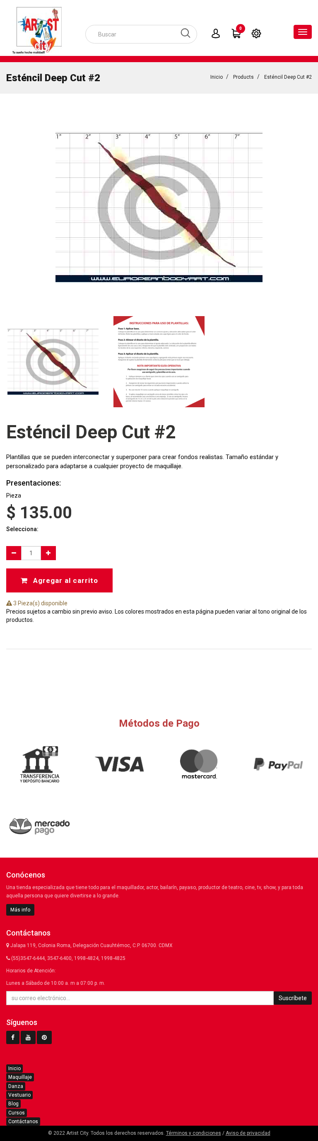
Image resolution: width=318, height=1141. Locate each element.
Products (243, 77)
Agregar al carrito (64, 580)
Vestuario (19, 1095)
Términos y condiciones (193, 1133)
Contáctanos (23, 1121)
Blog (13, 1104)
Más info (20, 910)
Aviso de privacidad (248, 1133)
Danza (15, 1086)
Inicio (216, 77)
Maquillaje (20, 1077)
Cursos (16, 1113)
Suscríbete (293, 998)
